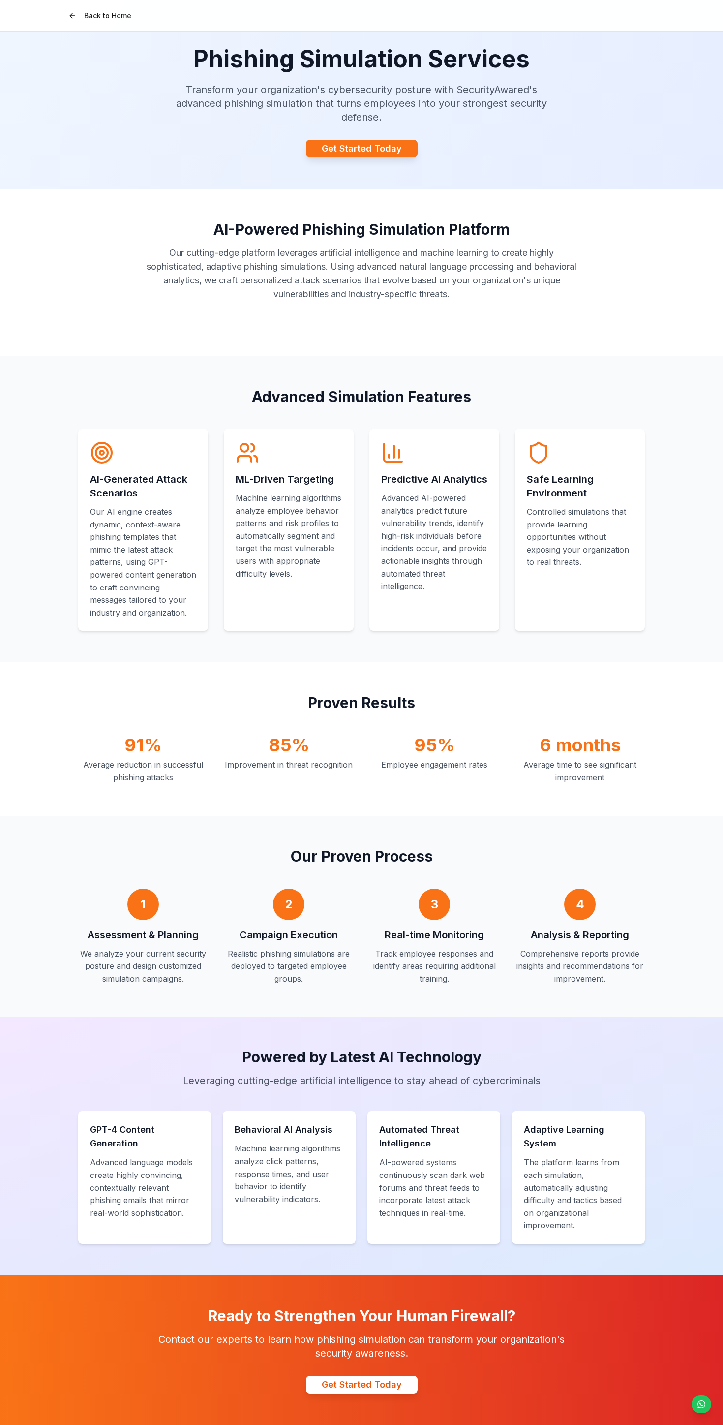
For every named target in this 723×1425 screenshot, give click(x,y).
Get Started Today (362, 148)
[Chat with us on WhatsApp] (701, 1404)
